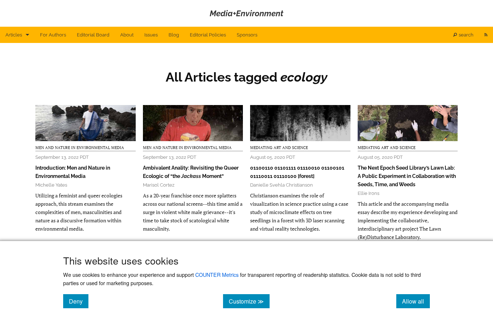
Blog (174, 35)
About (127, 35)
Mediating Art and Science (279, 147)
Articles (13, 35)
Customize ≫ (249, 301)
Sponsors (247, 35)
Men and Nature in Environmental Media (79, 147)
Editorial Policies (208, 35)
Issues (151, 35)
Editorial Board (93, 35)
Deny (78, 301)
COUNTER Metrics (217, 274)
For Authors (53, 35)
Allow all (416, 301)
